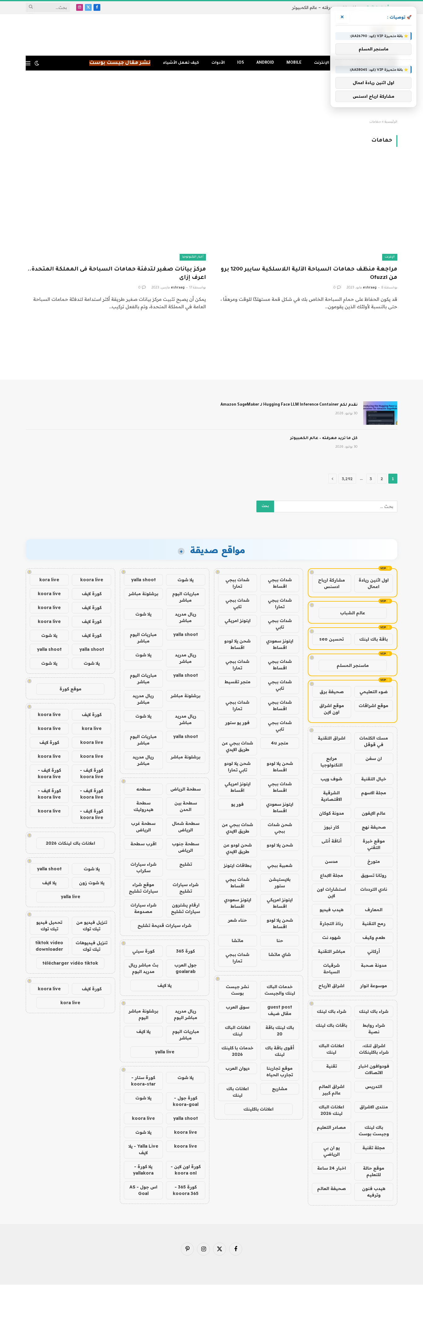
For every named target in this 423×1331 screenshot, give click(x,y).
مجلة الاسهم (373, 793)
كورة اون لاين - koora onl (186, 1170)
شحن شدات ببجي (280, 828)
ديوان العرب (237, 1068)
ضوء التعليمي (374, 691)
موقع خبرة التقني (374, 844)
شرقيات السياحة (331, 968)
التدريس (373, 1086)
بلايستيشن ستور (279, 883)
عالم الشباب (352, 613)
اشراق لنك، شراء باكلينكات (374, 1049)
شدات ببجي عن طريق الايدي (237, 746)
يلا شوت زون (91, 882)
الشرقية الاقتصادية (331, 796)
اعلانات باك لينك (237, 1092)
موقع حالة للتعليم (373, 1171)
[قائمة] (28, 63)
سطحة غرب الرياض (143, 827)
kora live (49, 579)
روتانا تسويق (373, 875)
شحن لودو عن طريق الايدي (237, 848)
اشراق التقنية (331, 738)
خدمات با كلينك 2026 (237, 1051)
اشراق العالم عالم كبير (331, 1090)
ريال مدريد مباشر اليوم (185, 1014)
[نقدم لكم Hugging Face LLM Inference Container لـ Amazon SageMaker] (380, 413)
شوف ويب (331, 779)
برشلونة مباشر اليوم (143, 1014)
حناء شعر (237, 920)
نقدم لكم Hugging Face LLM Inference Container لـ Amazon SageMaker (289, 405)
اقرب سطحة (143, 844)
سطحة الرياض (185, 789)
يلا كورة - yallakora (143, 1170)
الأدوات (218, 63)
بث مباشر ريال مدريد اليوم (143, 968)
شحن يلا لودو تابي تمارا (237, 767)
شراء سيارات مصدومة (143, 908)
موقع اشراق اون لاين (331, 709)
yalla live (164, 1052)
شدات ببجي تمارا (237, 583)
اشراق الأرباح (331, 985)
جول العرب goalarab (185, 968)
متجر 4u (279, 743)
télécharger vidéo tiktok (70, 963)
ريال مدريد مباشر (185, 617)
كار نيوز (331, 827)
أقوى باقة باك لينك (279, 1051)
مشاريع (279, 1088)
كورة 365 (185, 951)
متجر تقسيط (238, 682)
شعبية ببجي (279, 865)
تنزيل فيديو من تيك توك (91, 925)
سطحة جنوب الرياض (185, 847)
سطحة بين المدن (185, 806)
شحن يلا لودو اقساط (237, 644)
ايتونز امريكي (238, 620)
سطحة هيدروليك (143, 806)
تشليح (185, 864)
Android (265, 63)
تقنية (331, 1066)
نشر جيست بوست (237, 990)
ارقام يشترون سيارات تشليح (185, 908)
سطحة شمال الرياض (185, 827)
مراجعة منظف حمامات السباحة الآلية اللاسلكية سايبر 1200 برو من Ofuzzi (309, 274)
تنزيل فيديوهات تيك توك (91, 946)
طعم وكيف (373, 937)
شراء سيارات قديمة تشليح (164, 925)
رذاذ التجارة (331, 923)
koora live (143, 1118)
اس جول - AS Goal (143, 1190)
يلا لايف (164, 985)
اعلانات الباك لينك (331, 1049)
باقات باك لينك (331, 1025)
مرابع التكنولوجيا (331, 762)
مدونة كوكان (331, 813)
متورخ (373, 861)
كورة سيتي (143, 951)
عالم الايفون (374, 813)
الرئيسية (391, 122)
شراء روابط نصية (374, 1028)
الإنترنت (321, 63)
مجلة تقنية (373, 1147)
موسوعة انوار (373, 985)
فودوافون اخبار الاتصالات (373, 1069)
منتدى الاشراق (374, 1107)
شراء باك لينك (373, 1011)
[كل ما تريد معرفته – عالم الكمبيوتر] (380, 446)
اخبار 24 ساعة (331, 1168)
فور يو (237, 804)
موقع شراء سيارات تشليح (143, 888)
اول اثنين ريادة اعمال (374, 583)
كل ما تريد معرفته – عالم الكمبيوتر (324, 7)
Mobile (294, 63)
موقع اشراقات (373, 705)
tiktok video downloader (49, 946)
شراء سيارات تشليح (185, 888)
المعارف (373, 909)
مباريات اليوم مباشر (185, 597)
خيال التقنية (373, 779)
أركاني (373, 951)
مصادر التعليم (331, 1127)
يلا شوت (185, 579)
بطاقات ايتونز (237, 865)
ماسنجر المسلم (353, 665)
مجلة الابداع (331, 875)
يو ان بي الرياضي (331, 1151)
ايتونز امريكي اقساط (238, 787)
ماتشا (237, 940)
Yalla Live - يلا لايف (143, 1149)
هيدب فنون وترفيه (373, 1192)
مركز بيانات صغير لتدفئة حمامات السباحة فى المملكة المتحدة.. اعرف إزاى (117, 274)
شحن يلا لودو (280, 845)
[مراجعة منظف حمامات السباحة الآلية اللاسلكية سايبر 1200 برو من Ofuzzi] (307, 209)
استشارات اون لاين (331, 892)
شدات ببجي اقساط (280, 583)
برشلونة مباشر (143, 593)
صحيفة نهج (374, 827)
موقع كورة (70, 689)
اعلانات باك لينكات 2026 (70, 843)
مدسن (331, 861)
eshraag (370, 288)
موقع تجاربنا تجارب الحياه (279, 1071)
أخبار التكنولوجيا (192, 257)
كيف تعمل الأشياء (181, 63)
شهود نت (331, 937)
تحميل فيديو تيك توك (49, 925)
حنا (280, 940)
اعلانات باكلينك (258, 1109)
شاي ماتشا (279, 954)
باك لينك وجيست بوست (374, 1130)
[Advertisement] (211, 95)
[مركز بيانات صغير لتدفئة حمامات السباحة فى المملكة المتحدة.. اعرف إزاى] (116, 209)
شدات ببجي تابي (237, 603)
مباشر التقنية (331, 951)
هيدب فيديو (331, 909)
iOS (240, 63)
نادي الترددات (373, 889)
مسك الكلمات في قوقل (373, 741)
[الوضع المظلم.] (37, 63)
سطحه (143, 789)
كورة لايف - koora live (91, 773)
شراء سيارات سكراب (143, 867)
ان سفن (373, 758)
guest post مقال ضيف (279, 1010)
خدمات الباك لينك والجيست (279, 990)
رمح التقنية (374, 923)
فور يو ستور (237, 722)
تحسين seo (331, 639)
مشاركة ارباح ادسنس (331, 583)
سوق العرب (237, 1007)
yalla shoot (143, 579)
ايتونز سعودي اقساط (279, 644)
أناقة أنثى (331, 841)
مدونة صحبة (374, 965)
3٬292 (347, 478)
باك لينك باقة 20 (279, 1031)
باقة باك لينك (373, 639)
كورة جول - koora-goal (185, 1101)
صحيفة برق (332, 691)
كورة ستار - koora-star (143, 1081)
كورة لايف (92, 593)
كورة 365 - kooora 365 (185, 1190)
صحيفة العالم (331, 1188)
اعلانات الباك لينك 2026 (331, 1110)
